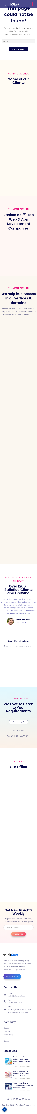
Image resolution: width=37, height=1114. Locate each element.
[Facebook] (8, 1099)
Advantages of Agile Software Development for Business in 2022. (23, 1085)
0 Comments (26, 1066)
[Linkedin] (17, 1099)
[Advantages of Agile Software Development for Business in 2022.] (8, 1086)
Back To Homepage (18, 49)
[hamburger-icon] (30, 4)
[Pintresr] (23, 1099)
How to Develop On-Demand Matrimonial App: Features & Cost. (23, 1073)
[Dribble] (26, 1099)
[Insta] (14, 1099)
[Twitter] (11, 1099)
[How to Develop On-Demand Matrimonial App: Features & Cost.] (8, 1074)
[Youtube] (20, 1099)
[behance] (29, 1099)
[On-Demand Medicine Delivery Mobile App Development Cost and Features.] (8, 1061)
